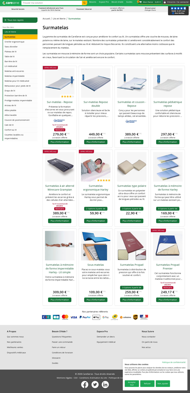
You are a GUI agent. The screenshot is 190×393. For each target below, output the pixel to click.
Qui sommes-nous (15, 336)
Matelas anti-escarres (14, 71)
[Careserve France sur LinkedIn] (105, 388)
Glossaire (56, 358)
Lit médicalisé (11, 66)
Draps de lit (10, 90)
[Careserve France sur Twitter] (95, 388)
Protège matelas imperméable (18, 100)
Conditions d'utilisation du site (93, 377)
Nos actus (146, 347)
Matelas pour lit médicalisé (17, 81)
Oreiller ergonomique (14, 41)
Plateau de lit (10, 51)
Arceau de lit (10, 105)
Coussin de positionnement (17, 120)
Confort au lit (11, 129)
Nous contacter (148, 336)
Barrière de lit (11, 61)
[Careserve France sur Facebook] (85, 388)
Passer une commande (62, 342)
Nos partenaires (14, 342)
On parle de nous (150, 342)
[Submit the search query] (84, 3)
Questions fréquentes (61, 336)
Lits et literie (10, 31)
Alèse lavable (11, 115)
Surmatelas (10, 36)
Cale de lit (9, 125)
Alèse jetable (10, 110)
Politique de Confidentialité (121, 377)
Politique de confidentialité (173, 362)
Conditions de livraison (62, 352)
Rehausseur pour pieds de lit (18, 85)
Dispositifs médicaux (16, 352)
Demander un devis (106, 336)
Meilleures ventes (15, 347)
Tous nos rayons (14, 20)
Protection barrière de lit (16, 95)
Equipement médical (106, 342)
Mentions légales (64, 377)
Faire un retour (59, 347)
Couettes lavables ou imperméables (14, 136)
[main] (113, 162)
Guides (55, 363)
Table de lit (9, 56)
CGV (76, 377)
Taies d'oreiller (11, 46)
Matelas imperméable (14, 76)
